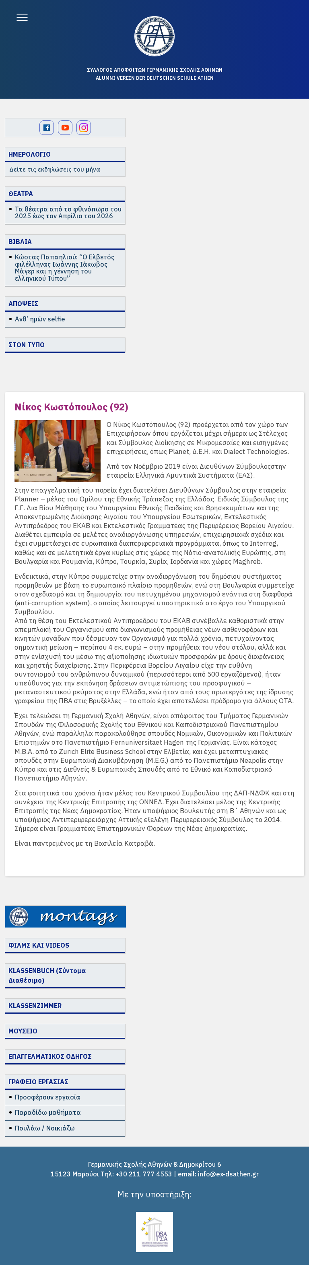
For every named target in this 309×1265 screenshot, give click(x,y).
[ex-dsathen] (154, 36)
